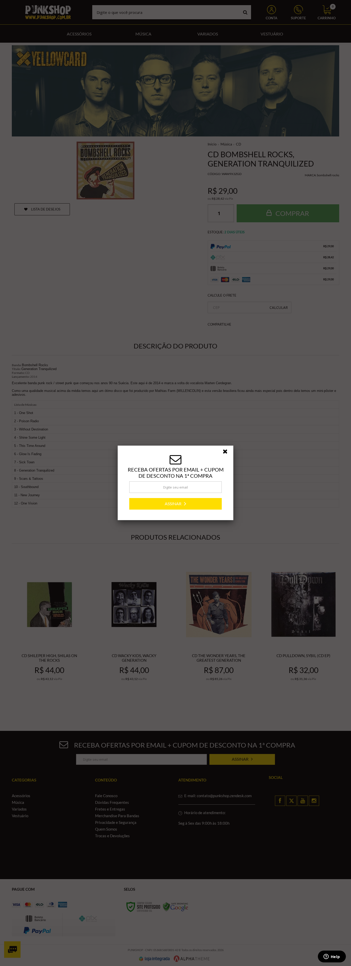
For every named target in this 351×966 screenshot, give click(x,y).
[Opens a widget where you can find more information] (332, 957)
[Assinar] (175, 504)
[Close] (227, 452)
